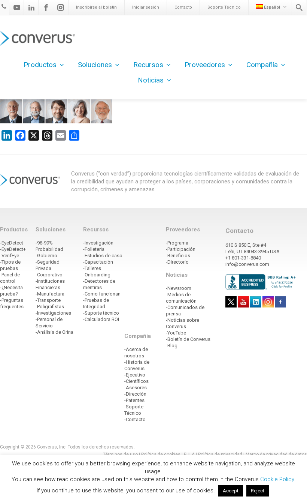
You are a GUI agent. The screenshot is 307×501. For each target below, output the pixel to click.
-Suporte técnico (101, 313)
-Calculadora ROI (101, 319)
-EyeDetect (11, 243)
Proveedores (205, 64)
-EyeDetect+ (13, 249)
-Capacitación (98, 262)
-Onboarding (96, 275)
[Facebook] (46, 7)
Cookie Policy (277, 479)
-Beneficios (178, 255)
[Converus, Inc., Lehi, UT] (261, 281)
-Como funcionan (102, 294)
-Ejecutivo (134, 375)
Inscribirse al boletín (96, 7)
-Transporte (48, 300)
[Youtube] (16, 7)
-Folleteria (93, 249)
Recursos (148, 64)
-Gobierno (46, 255)
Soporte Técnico (224, 7)
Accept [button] (230, 491)
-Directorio (177, 262)
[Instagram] (60, 7)
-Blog (171, 345)
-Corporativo (49, 275)
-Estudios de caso (102, 255)
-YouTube (176, 333)
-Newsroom (178, 288)
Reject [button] (257, 491)
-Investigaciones (53, 313)
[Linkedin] (31, 7)
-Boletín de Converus (188, 339)
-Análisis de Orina (54, 332)
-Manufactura (50, 294)
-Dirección (135, 394)
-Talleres (92, 268)
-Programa (177, 243)
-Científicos (136, 381)
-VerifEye (9, 255)
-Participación (180, 249)
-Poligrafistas (50, 306)
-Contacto (135, 419)
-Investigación (98, 243)
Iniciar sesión (145, 7)
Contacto (183, 7)
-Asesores (135, 387)
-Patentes (134, 400)
